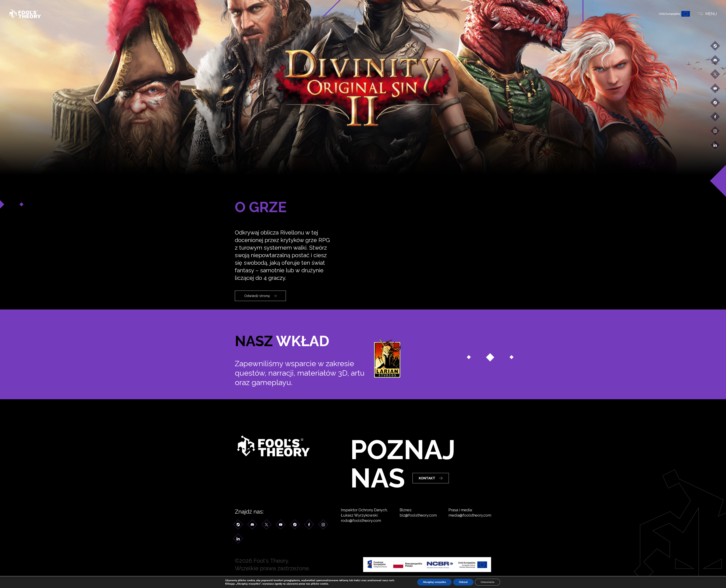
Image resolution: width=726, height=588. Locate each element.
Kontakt (427, 478)
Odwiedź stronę (257, 296)
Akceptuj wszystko (434, 582)
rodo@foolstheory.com (361, 520)
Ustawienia (487, 582)
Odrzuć (463, 582)
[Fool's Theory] (25, 13)
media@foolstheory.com (469, 515)
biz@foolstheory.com (418, 515)
